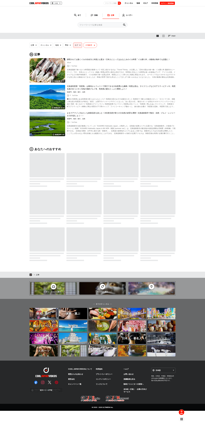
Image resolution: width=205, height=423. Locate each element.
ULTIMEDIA (106, 407)
